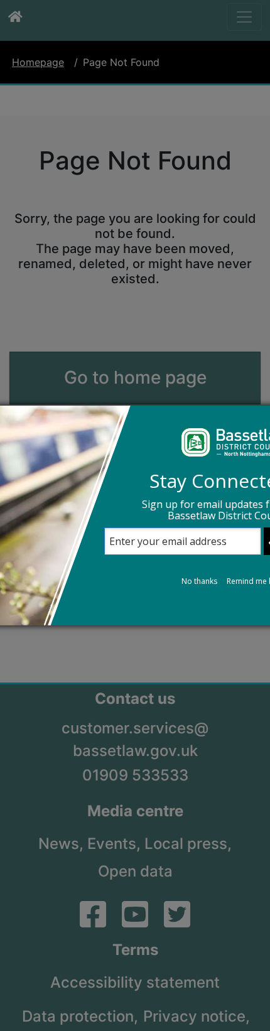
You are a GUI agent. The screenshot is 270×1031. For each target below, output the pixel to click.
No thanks (199, 581)
